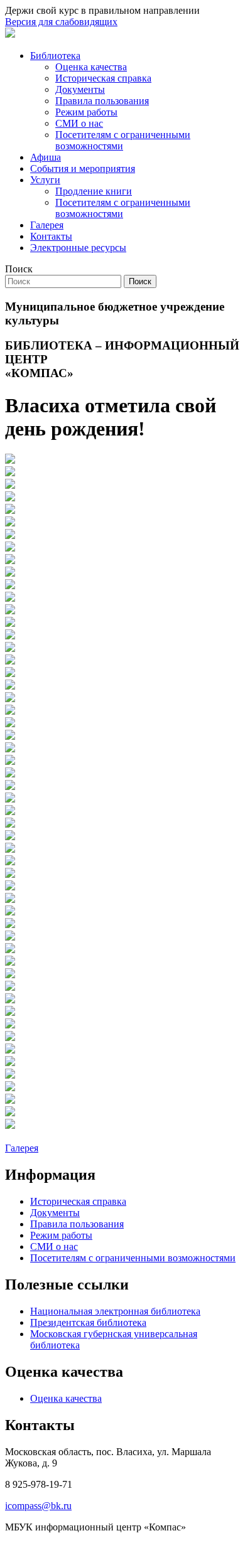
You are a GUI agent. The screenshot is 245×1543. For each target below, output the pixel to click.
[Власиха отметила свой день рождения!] (10, 460)
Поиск (19, 269)
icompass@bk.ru (38, 1505)
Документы (80, 89)
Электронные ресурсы (78, 247)
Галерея (46, 225)
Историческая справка (103, 78)
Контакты (51, 236)
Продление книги (93, 191)
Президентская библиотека (88, 1322)
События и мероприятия (82, 168)
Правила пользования (102, 100)
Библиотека (55, 55)
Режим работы (86, 112)
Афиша (45, 157)
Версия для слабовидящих (61, 21)
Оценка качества (91, 66)
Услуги (45, 179)
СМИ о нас (79, 123)
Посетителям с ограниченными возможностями (122, 140)
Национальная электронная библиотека (115, 1311)
